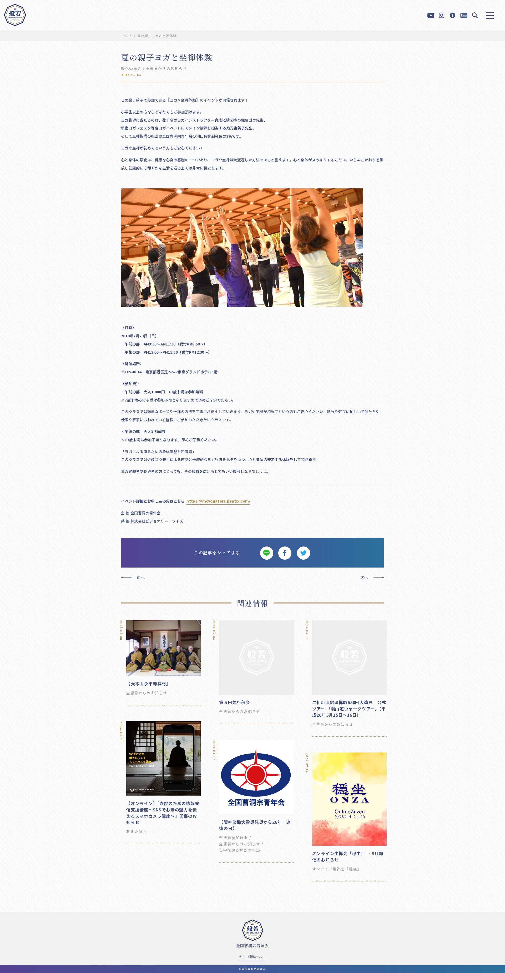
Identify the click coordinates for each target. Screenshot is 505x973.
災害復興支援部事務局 (239, 850)
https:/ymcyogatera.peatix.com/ (218, 501)
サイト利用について (253, 956)
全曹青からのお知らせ (166, 68)
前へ (141, 577)
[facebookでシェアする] (285, 553)
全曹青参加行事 (233, 837)
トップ (126, 35)
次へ (364, 577)
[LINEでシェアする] (266, 553)
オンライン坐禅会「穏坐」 (336, 868)
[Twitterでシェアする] (303, 553)
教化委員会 (131, 68)
